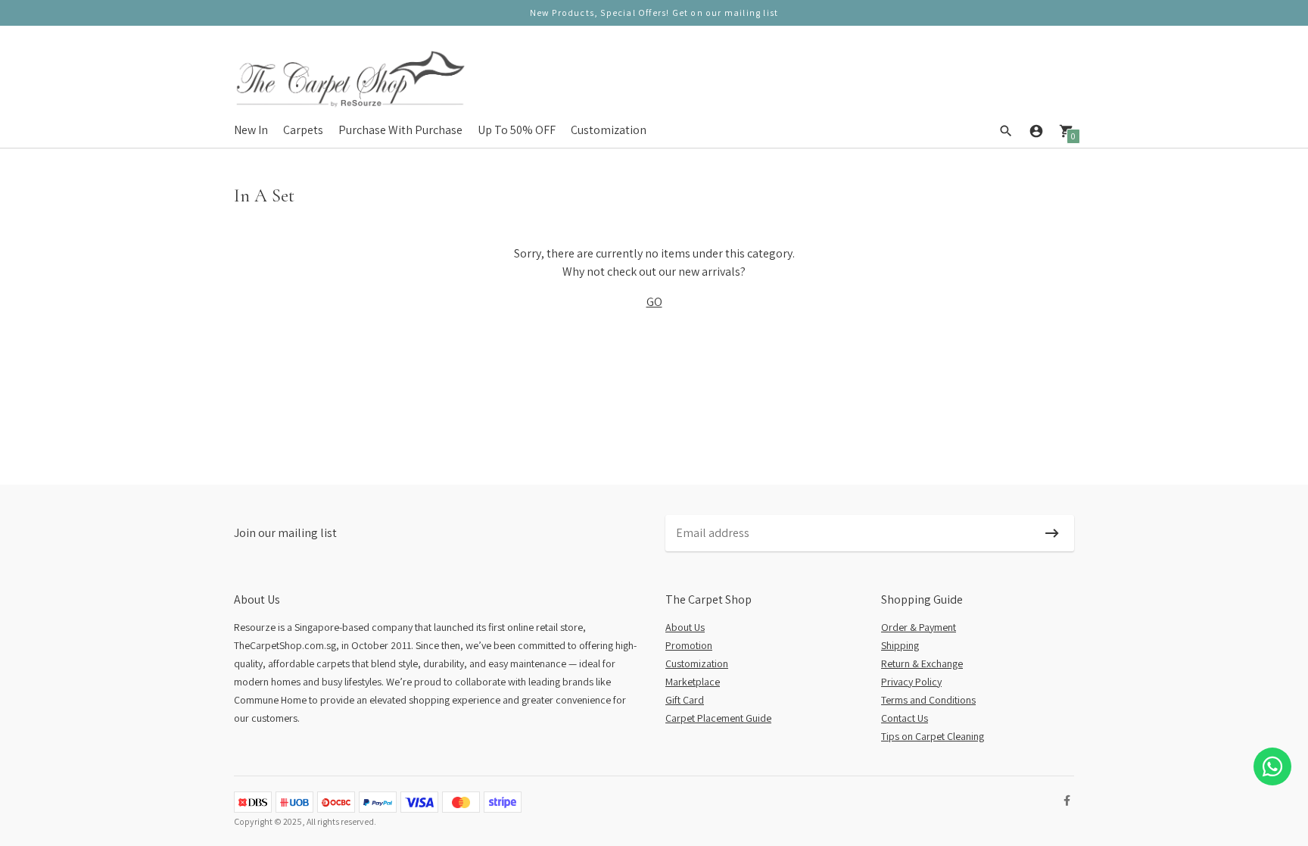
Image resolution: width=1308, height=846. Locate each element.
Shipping (900, 645)
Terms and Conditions (928, 700)
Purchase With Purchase (400, 130)
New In (251, 130)
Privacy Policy (911, 681)
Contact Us (904, 718)
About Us (685, 627)
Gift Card (684, 700)
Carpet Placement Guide (718, 718)
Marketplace (692, 681)
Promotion (688, 645)
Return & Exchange (922, 663)
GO (654, 302)
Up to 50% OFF (517, 130)
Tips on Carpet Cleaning (932, 736)
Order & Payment (918, 627)
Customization (608, 130)
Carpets (303, 130)
